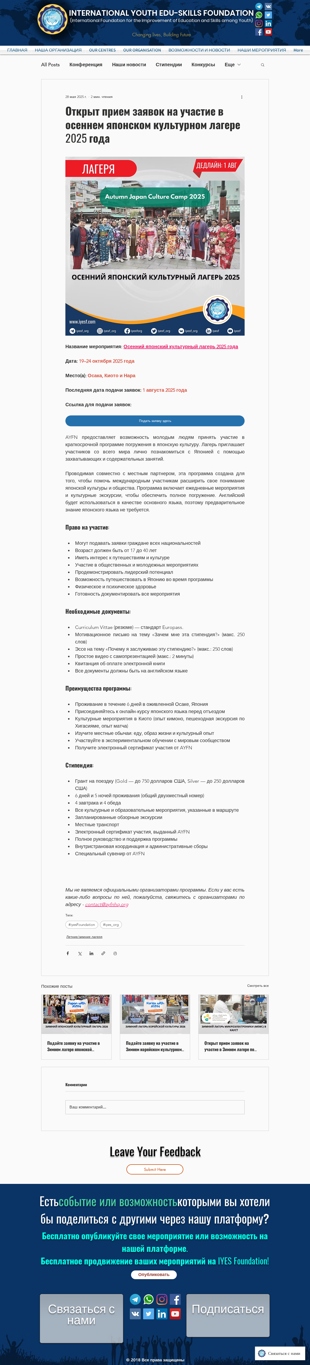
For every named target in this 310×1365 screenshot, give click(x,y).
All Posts (50, 64)
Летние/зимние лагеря (84, 937)
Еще (230, 64)
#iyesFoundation (82, 924)
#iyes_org (111, 924)
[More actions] (242, 97)
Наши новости (129, 64)
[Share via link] (103, 953)
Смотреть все (258, 985)
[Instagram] (259, 23)
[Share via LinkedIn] (91, 953)
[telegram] (259, 6)
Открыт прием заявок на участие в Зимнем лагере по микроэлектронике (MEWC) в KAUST (229, 1046)
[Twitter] (268, 15)
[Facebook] (259, 32)
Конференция (86, 64)
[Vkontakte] (268, 6)
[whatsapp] (259, 15)
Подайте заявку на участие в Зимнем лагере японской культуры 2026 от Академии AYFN (73, 1046)
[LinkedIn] (268, 23)
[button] (102, 50)
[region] (81, 1318)
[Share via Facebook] (67, 953)
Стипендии (169, 64)
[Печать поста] (115, 953)
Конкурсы (203, 64)
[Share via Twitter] (79, 953)
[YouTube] (268, 32)
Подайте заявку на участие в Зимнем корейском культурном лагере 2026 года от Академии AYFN (154, 1046)
